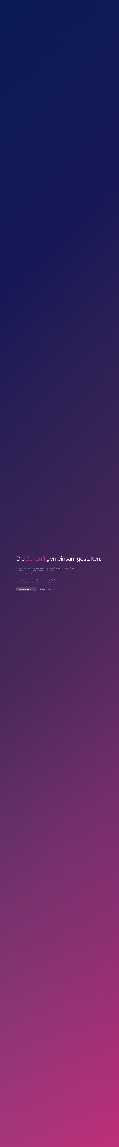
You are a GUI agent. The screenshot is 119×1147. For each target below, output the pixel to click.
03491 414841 (46, 589)
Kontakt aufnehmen (25, 589)
